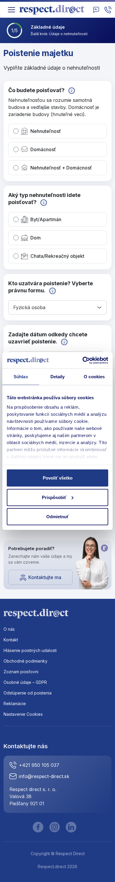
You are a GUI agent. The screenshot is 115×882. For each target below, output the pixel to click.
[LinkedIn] (71, 827)
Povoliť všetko (58, 477)
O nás (9, 629)
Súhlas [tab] (21, 376)
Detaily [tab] (57, 376)
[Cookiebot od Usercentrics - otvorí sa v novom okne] (82, 360)
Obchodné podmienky (25, 660)
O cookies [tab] (94, 376)
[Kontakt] (96, 9)
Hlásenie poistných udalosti (30, 650)
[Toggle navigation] (11, 9)
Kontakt (11, 639)
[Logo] (53, 9)
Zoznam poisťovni (21, 671)
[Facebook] (38, 827)
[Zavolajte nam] (107, 9)
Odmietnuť (57, 516)
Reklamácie (15, 703)
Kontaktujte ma (44, 577)
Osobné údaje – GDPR (25, 682)
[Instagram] (54, 827)
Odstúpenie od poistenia (28, 692)
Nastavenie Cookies (23, 714)
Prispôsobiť (54, 497)
